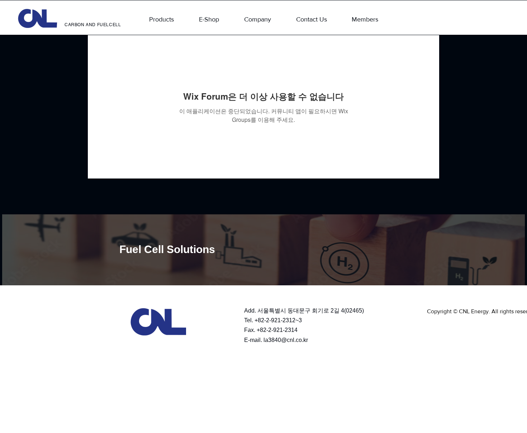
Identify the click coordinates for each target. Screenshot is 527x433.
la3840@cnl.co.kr (286, 340)
